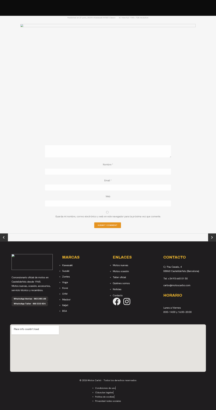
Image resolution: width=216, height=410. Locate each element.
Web (108, 196)
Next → (212, 237)
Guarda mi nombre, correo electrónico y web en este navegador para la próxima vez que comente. (108, 216)
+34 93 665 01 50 (178, 278)
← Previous (4, 237)
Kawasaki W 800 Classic (105, 17)
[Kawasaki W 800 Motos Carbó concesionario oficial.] (108, 81)
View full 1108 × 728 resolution (134, 17)
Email (108, 180)
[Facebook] (117, 301)
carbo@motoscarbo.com (176, 285)
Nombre (108, 164)
